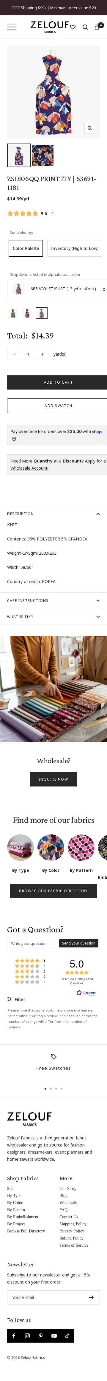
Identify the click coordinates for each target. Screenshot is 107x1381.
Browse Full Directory (26, 1231)
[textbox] (33, 943)
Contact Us (68, 1217)
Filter (19, 999)
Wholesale (68, 1203)
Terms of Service (73, 1245)
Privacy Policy (71, 1231)
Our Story (67, 1188)
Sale (10, 1188)
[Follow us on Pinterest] (40, 1336)
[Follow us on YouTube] (54, 1336)
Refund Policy (71, 1238)
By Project (16, 1224)
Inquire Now (53, 779)
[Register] (91, 1297)
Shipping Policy (72, 1224)
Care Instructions (27, 600)
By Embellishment (22, 1217)
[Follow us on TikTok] (67, 1336)
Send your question (78, 943)
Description (20, 513)
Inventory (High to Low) (74, 248)
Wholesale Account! (29, 468)
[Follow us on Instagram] (27, 1336)
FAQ (63, 1210)
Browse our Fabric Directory (53, 890)
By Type (14, 1195)
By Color (15, 1203)
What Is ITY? (20, 616)
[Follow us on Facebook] (14, 1336)
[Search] (85, 27)
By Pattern (16, 1210)
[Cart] (97, 27)
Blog (63, 1195)
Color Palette (26, 248)
